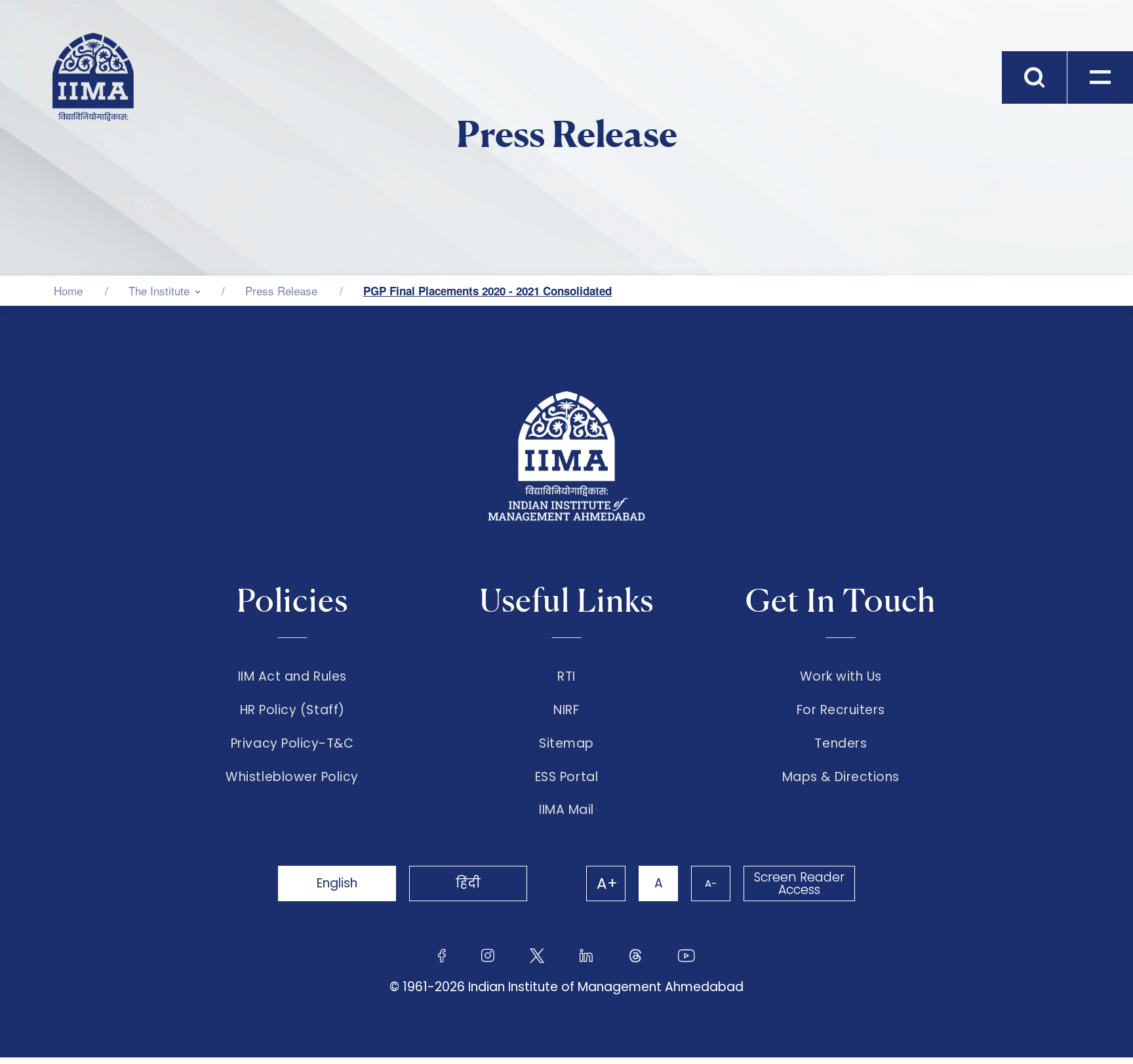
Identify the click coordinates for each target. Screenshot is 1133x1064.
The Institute (159, 290)
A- (711, 883)
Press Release (281, 290)
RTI (566, 677)
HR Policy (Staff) (292, 710)
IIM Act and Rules (292, 677)
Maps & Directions (841, 777)
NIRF (566, 710)
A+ (607, 883)
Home (68, 290)
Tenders (840, 744)
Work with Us (841, 677)
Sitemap (566, 744)
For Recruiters (841, 710)
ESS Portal (566, 777)
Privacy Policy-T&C (292, 744)
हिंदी (468, 883)
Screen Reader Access (799, 883)
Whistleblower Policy (292, 777)
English (337, 883)
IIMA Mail (566, 810)
